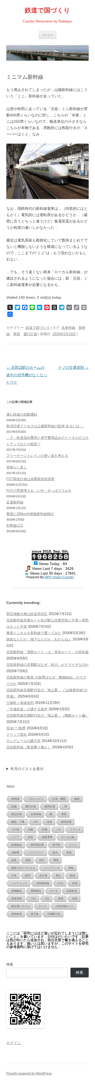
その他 (15, 829)
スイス (42, 906)
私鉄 (69, 852)
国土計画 (16, 814)
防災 (30, 837)
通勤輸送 (36, 890)
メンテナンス (52, 867)
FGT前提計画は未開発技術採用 (30, 479)
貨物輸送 (16, 890)
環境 (56, 860)
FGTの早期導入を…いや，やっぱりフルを (39, 491)
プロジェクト (36, 798)
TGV (33, 898)
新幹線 (15, 798)
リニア (15, 837)
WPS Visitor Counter (59, 577)
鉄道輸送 (16, 844)
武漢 (74, 883)
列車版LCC (14, 525)
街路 (30, 829)
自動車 (15, 852)
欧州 (72, 875)
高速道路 (16, 898)
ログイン (13, 1043)
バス (58, 829)
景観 (71, 867)
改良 (14, 860)
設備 (14, 806)
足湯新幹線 (14, 502)
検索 (9, 964)
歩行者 (43, 875)
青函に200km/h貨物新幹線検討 (30, 514)
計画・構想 (59, 798)
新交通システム (20, 906)
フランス (75, 829)
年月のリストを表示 (27, 769)
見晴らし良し (16, 467)
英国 (60, 898)
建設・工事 (18, 821)
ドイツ (73, 844)
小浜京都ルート (64, 906)
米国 (74, 898)
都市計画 (50, 806)
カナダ (54, 890)
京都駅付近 (53, 913)
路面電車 (47, 837)
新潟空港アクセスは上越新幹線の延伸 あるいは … (45, 426)
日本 (14, 875)
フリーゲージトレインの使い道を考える (37, 456)
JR (65, 806)
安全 (49, 821)
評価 (44, 829)
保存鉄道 (16, 913)
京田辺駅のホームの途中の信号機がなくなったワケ (26, 374)
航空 (28, 875)
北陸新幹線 (42, 883)
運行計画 (30, 334)
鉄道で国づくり (47, 10)
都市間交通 (37, 844)
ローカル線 (67, 837)
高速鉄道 (71, 890)
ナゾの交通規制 (73, 367)
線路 (77, 798)
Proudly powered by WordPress (29, 1073)
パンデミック (19, 883)
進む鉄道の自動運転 (21, 414)
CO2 (60, 883)
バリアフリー (36, 852)
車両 (16, 334)
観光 (55, 852)
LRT (35, 821)
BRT (42, 860)
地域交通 (66, 821)
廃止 (58, 875)
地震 (28, 860)
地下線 (35, 913)
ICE (47, 898)
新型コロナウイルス (23, 867)
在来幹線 (68, 328)
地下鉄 (56, 844)
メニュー (47, 34)
